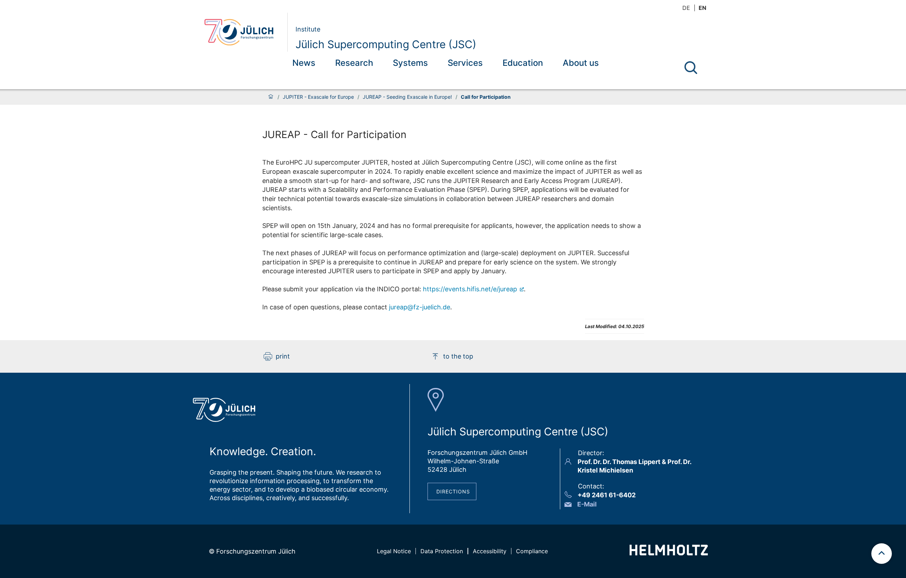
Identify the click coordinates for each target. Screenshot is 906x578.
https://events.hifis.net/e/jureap (471, 289)
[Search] (690, 67)
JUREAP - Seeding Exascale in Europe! (407, 97)
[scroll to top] (881, 553)
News (303, 63)
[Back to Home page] (243, 32)
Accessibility (489, 551)
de (686, 7)
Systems (410, 63)
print (283, 356)
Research (354, 63)
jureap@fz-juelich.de (419, 307)
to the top (458, 356)
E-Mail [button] (587, 504)
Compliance (532, 551)
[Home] (271, 97)
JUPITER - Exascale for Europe (318, 97)
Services (465, 63)
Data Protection (441, 551)
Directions (453, 491)
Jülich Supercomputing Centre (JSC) (386, 44)
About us (581, 63)
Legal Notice (394, 551)
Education (523, 63)
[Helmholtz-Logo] (669, 553)
